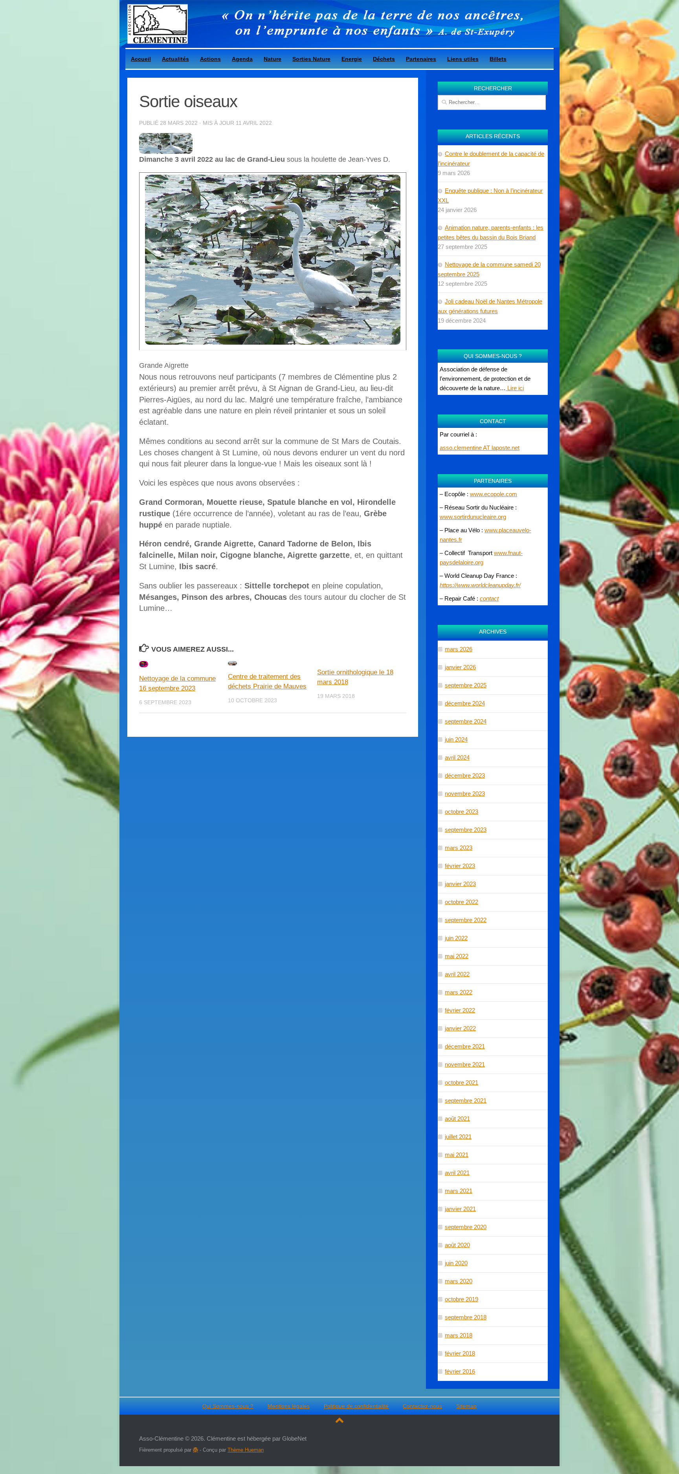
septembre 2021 (465, 1100)
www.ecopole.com (493, 494)
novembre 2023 (465, 793)
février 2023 (460, 865)
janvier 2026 (460, 667)
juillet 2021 (458, 1136)
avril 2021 (457, 1172)
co (483, 598)
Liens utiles (463, 59)
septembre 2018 (465, 1317)
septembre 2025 (465, 685)
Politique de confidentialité (356, 1406)
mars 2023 (458, 847)
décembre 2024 (465, 703)
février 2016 (460, 1371)
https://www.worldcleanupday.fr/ (480, 585)
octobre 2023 (461, 811)
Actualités (175, 59)
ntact (492, 598)
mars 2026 (458, 649)
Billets (498, 59)
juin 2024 (456, 739)
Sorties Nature (311, 59)
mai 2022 (456, 956)
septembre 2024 (465, 721)
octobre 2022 (461, 902)
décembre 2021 (465, 1046)
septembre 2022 (465, 920)
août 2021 (457, 1118)
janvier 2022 (460, 1028)
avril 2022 (457, 974)
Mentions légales (289, 1406)
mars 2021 (458, 1190)
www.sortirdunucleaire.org (473, 516)
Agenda (242, 59)
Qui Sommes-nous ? (227, 1406)
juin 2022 (456, 938)
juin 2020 (456, 1263)
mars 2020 (458, 1281)
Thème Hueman (246, 1450)
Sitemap (466, 1406)
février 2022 (460, 1010)
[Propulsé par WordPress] (195, 1449)
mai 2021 (456, 1154)
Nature (272, 59)
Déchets (384, 59)
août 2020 (457, 1245)
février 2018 (460, 1353)
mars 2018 (458, 1335)
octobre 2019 (461, 1299)
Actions (210, 59)
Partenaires (421, 59)
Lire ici (515, 388)
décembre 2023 (465, 775)
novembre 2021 (465, 1064)
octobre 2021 (461, 1082)
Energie (351, 59)
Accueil (141, 59)
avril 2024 (457, 757)
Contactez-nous (422, 1406)
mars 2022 (458, 992)
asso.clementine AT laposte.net (479, 447)
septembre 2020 (465, 1227)
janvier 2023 (460, 883)
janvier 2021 (460, 1209)
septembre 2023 (465, 829)
